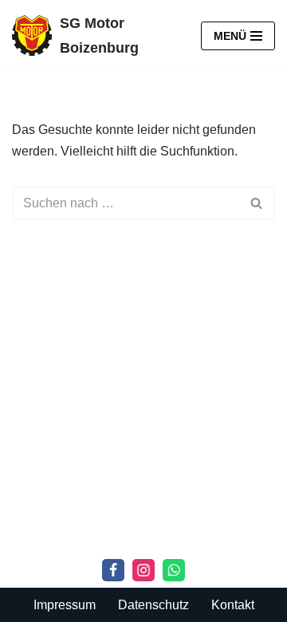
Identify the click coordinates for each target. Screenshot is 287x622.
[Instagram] (143, 570)
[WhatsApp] (174, 570)
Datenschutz (153, 605)
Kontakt (232, 605)
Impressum (64, 605)
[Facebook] (113, 570)
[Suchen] (257, 203)
